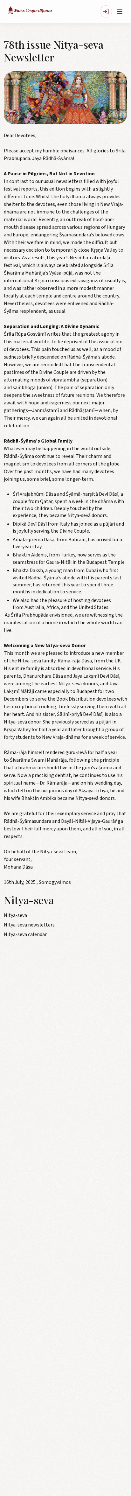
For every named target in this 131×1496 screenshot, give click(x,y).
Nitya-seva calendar (25, 934)
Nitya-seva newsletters (29, 924)
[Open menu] (119, 11)
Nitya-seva (15, 915)
